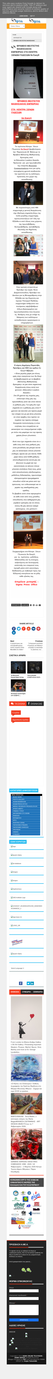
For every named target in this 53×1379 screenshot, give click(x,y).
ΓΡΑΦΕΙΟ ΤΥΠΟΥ (18, 811)
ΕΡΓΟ (15, 820)
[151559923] (17, 945)
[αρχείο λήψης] (16, 855)
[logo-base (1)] (16, 917)
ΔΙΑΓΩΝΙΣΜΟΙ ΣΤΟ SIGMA (21, 813)
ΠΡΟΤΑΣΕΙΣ (16, 829)
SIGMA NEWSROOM (19, 801)
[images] (14, 872)
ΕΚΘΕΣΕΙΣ (16, 815)
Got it (32, 16)
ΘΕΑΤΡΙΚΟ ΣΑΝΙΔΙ (18, 822)
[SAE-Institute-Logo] (18, 897)
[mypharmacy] (16, 889)
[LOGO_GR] (15, 925)
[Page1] (26, 23)
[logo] (13, 846)
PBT (24, 1359)
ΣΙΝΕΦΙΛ (15, 832)
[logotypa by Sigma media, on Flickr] (26, 1232)
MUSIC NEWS (17, 797)
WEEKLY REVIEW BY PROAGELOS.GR (25, 806)
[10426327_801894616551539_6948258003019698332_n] (26, 908)
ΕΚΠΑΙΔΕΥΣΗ (18, 37)
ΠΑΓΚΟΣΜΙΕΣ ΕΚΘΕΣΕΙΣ (21, 827)
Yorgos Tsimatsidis (30, 1361)
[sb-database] (16, 863)
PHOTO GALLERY (18, 799)
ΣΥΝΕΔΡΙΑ (16, 834)
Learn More (23, 16)
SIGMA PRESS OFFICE (20, 804)
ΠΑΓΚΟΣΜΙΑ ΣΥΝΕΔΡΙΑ (20, 825)
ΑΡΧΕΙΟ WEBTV (18, 808)
